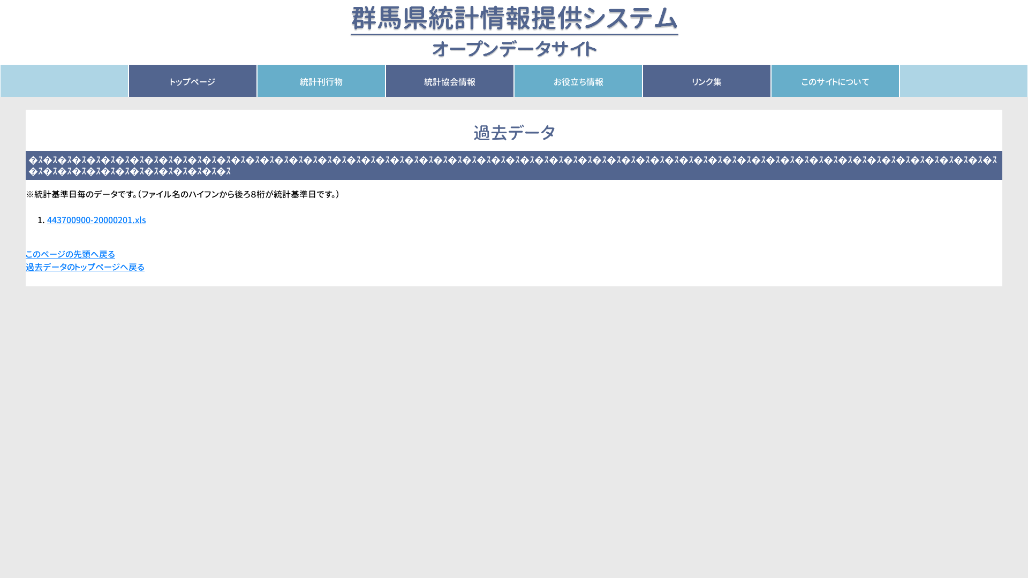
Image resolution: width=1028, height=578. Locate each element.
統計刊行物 (321, 82)
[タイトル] (514, 31)
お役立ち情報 (578, 82)
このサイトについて (836, 82)
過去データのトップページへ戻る (85, 267)
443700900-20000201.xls (96, 220)
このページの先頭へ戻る (70, 254)
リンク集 (707, 82)
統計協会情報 (449, 82)
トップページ (192, 82)
